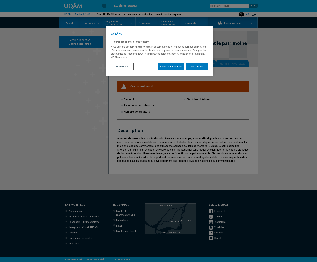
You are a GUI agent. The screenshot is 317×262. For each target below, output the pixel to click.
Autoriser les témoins (171, 66)
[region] (159, 51)
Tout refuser (197, 66)
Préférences (122, 66)
